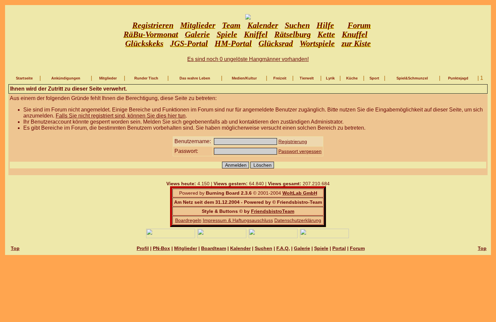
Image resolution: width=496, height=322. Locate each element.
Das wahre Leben (195, 78)
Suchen (263, 248)
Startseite (24, 78)
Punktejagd (458, 78)
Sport (374, 78)
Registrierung (292, 141)
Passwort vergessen (300, 151)
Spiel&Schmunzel (412, 78)
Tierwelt (307, 78)
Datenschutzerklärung (297, 220)
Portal (339, 248)
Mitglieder (108, 78)
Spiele (321, 248)
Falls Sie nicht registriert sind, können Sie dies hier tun (121, 116)
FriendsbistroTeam (272, 211)
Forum (357, 248)
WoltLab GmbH (299, 193)
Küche (352, 78)
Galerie (302, 248)
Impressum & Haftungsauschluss (238, 220)
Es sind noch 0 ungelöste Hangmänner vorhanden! (248, 59)
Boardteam (213, 248)
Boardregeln (188, 220)
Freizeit (279, 78)
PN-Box (161, 248)
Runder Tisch (146, 78)
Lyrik (330, 78)
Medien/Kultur (244, 78)
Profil (143, 248)
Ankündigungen (65, 78)
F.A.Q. (283, 248)
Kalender (240, 248)
